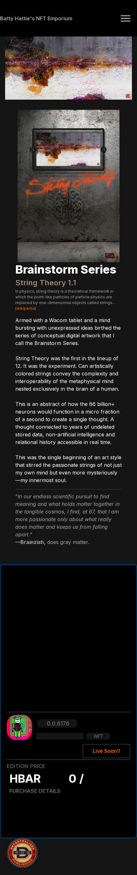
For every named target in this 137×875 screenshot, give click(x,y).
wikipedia (26, 308)
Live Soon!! (106, 751)
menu (125, 18)
